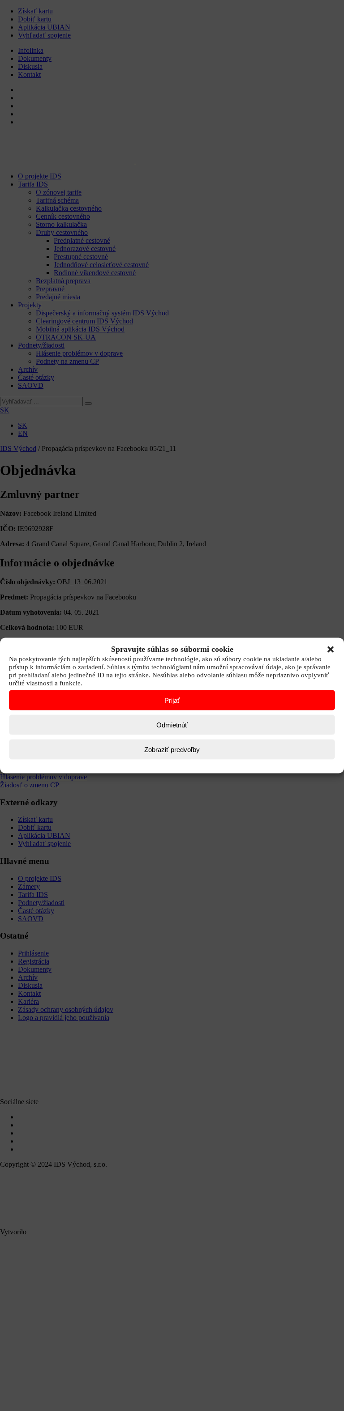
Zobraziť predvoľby (172, 749)
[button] (330, 649)
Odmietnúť (172, 724)
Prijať (172, 700)
